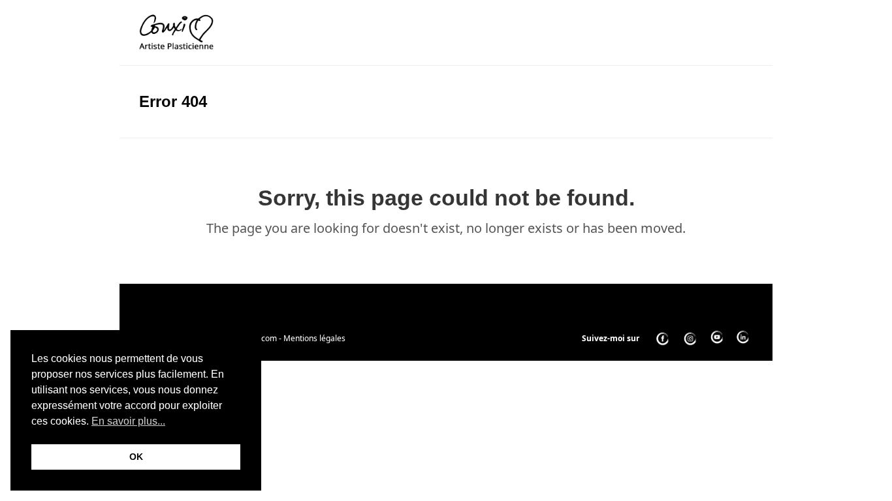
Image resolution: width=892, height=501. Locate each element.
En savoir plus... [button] (128, 421)
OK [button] (136, 456)
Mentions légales (314, 338)
